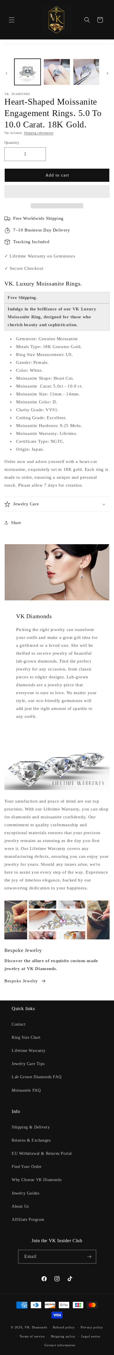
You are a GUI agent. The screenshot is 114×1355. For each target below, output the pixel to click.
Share (16, 523)
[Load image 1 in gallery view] (27, 72)
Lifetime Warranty (28, 1050)
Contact (18, 1024)
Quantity (11, 142)
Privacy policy (92, 1327)
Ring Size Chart (26, 1037)
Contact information (59, 1345)
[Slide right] (107, 73)
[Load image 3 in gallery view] (86, 72)
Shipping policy (63, 1336)
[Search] (87, 19)
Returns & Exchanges (31, 1140)
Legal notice (90, 1336)
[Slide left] (6, 73)
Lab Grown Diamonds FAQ (36, 1077)
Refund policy (64, 1327)
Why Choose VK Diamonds (36, 1180)
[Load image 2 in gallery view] (57, 72)
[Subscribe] (89, 1257)
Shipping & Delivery (31, 1127)
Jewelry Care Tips (28, 1064)
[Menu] (11, 19)
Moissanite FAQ (26, 1090)
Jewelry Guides (25, 1193)
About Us (20, 1206)
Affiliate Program (28, 1219)
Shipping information (38, 132)
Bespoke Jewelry (21, 981)
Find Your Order (27, 1166)
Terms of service (32, 1336)
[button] (57, 191)
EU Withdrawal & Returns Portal (42, 1153)
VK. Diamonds (36, 1327)
